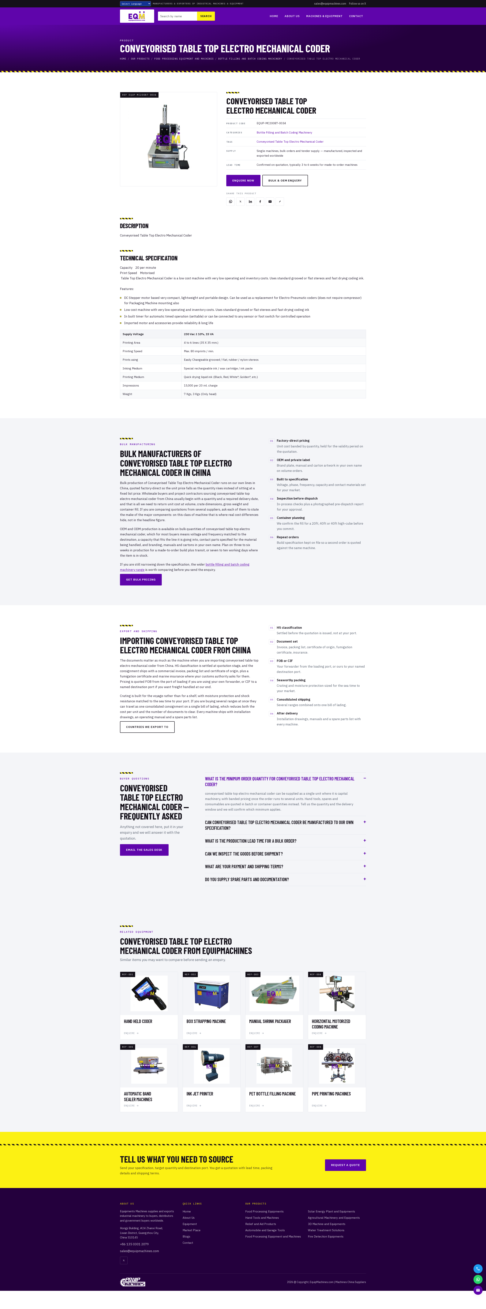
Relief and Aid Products (260, 1224)
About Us (292, 16)
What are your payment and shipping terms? (244, 866)
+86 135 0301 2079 (134, 1244)
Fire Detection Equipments (325, 1236)
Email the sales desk (144, 850)
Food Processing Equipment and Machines (184, 58)
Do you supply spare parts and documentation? (247, 879)
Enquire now (243, 180)
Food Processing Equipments (264, 1211)
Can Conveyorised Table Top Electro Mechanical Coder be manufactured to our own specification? (279, 825)
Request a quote (345, 1165)
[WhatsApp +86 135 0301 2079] (478, 1279)
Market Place (191, 1230)
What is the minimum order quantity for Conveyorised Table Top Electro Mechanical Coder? (279, 781)
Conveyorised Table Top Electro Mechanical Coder (290, 141)
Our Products (140, 58)
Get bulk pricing (140, 579)
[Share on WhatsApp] (230, 201)
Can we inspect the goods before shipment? (244, 853)
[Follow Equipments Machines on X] (124, 1260)
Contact (356, 16)
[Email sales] (478, 1290)
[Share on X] (240, 201)
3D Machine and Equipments (326, 1224)
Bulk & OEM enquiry (285, 180)
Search (206, 16)
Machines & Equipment (324, 16)
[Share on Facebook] (260, 201)
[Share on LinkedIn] (250, 201)
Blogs (186, 1236)
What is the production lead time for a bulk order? (250, 841)
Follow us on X (357, 3)
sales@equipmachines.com (330, 3)
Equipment (190, 1224)
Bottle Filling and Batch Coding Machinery (250, 58)
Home (274, 16)
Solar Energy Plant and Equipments (331, 1211)
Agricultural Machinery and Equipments (334, 1217)
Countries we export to (147, 727)
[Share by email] (270, 201)
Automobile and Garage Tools (265, 1230)
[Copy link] (280, 201)
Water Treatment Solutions (326, 1230)
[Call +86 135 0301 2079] (478, 1268)
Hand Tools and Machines (262, 1217)
